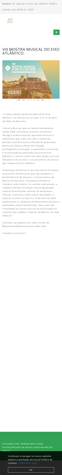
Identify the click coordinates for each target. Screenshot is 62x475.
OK (31, 469)
